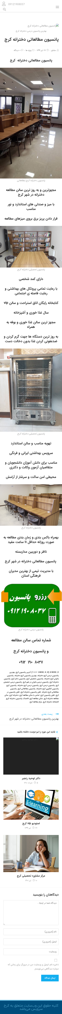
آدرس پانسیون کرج (23, 672)
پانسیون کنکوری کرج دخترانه (47, 688)
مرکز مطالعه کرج (36, 702)
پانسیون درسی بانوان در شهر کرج (36, 682)
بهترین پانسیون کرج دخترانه (26, 675)
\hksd (41, 672)
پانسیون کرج (11, 685)
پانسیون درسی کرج (47, 685)
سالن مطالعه (21, 640)
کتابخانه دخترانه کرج (51, 702)
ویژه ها (28, 50)
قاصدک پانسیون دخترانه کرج (17, 698)
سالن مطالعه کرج (36, 698)
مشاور (53, 50)
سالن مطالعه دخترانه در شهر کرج (25, 192)
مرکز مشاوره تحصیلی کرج (31, 876)
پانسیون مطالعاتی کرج (26, 688)
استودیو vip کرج (31, 823)
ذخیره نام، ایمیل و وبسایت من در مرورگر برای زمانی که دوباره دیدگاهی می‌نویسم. (33, 967)
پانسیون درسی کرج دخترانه (28, 685)
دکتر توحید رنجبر (31, 778)
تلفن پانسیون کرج (48, 695)
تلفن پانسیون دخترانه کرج (31, 692)
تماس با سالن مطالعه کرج (30, 695)
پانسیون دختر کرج (18, 678)
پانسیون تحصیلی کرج (34, 678)
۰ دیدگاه (17, 50)
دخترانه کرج (14, 695)
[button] (57, 7)
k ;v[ (47, 672)
